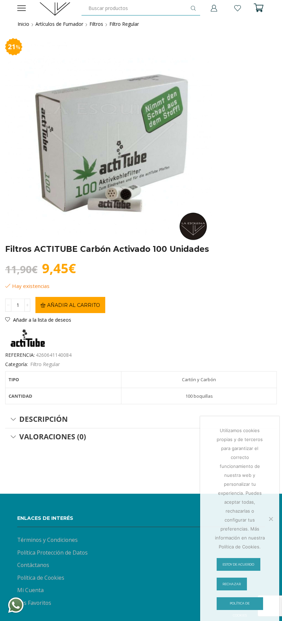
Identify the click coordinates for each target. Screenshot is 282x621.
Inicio (23, 24)
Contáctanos (33, 565)
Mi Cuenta (30, 590)
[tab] (141, 419)
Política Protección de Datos (52, 552)
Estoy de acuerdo (238, 564)
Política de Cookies (40, 577)
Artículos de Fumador (59, 24)
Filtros (96, 24)
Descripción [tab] (43, 419)
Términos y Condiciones (47, 540)
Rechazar (232, 584)
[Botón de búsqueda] (193, 8)
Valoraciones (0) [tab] (52, 436)
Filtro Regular (124, 24)
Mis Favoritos (34, 603)
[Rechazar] (270, 518)
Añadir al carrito (73, 305)
